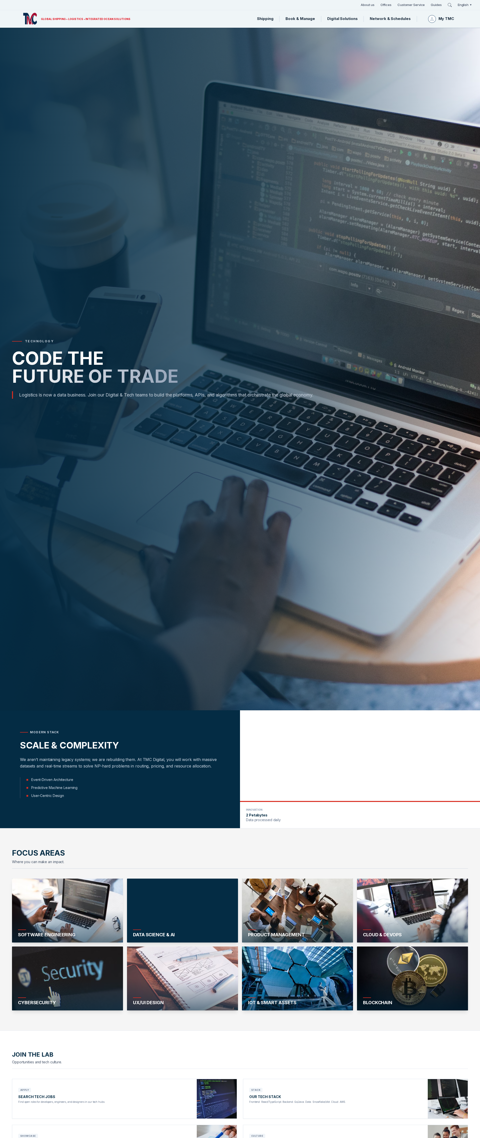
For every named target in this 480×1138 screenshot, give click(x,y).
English (465, 5)
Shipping (265, 18)
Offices (386, 5)
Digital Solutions (342, 18)
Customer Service (411, 5)
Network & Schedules (390, 18)
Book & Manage (300, 18)
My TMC (446, 18)
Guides (436, 5)
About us (367, 5)
